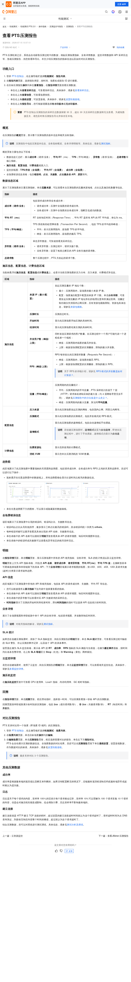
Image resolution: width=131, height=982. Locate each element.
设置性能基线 (73, 99)
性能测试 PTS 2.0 (27, 26)
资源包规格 (76, 306)
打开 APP (122, 4)
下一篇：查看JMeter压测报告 (114, 835)
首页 (4, 26)
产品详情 (64, 47)
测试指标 (105, 143)
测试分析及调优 (75, 824)
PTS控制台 (18, 76)
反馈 (71, 851)
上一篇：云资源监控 (13, 835)
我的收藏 (120, 47)
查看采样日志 (82, 90)
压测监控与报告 (56, 26)
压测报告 (70, 26)
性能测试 (13, 26)
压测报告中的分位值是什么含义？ (90, 397)
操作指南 (42, 26)
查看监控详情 (16, 668)
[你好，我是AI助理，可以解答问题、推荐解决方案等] (113, 11)
